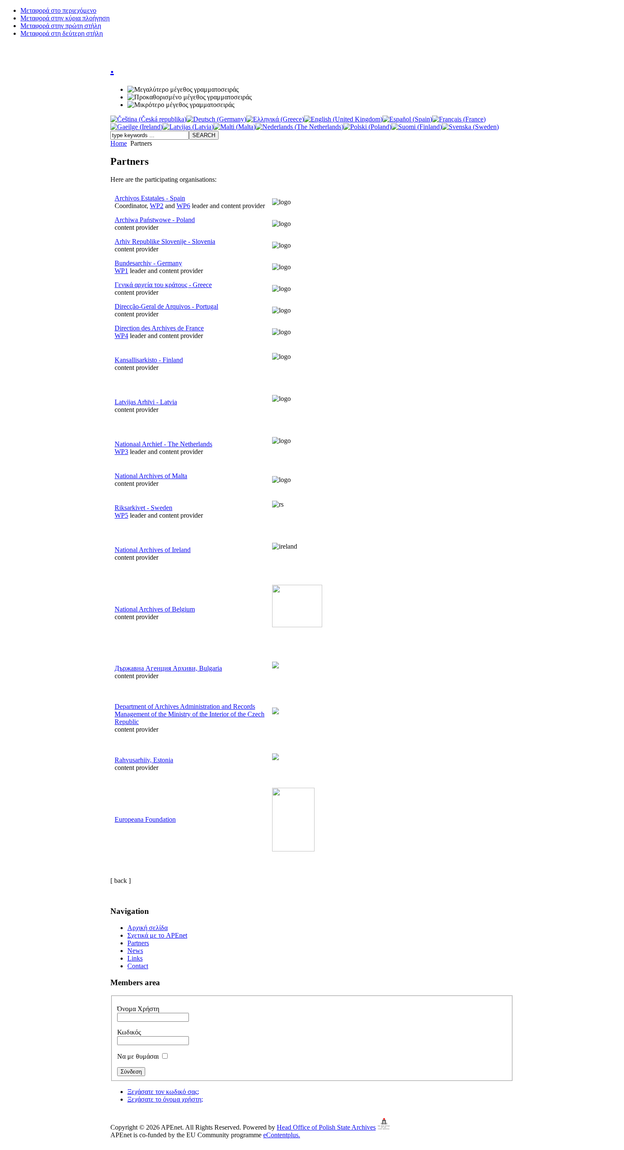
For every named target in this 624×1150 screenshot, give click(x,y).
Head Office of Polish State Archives (326, 1127)
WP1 (121, 270)
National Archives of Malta (151, 475)
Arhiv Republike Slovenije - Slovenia (165, 241)
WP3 (121, 451)
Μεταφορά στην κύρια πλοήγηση (65, 18)
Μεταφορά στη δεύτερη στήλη (61, 33)
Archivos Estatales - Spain (150, 198)
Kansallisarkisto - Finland (149, 360)
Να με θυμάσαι (138, 1056)
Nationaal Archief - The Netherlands (163, 444)
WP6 (183, 205)
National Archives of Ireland (153, 549)
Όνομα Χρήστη (138, 1008)
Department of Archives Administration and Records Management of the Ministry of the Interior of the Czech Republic (189, 714)
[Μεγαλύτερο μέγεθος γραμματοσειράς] (183, 89)
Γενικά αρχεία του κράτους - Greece (163, 284)
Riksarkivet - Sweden (143, 507)
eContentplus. (281, 1135)
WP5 (121, 515)
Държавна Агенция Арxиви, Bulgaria (168, 668)
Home (118, 143)
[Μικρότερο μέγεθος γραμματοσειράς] (180, 105)
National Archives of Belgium (155, 609)
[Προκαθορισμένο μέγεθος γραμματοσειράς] (189, 97)
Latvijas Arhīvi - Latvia (146, 402)
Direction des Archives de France (159, 328)
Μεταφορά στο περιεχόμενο (58, 10)
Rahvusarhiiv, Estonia (144, 760)
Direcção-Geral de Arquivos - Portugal (166, 306)
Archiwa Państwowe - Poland (155, 219)
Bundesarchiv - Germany (148, 263)
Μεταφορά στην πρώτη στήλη (60, 25)
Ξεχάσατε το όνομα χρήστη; (165, 1099)
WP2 (156, 205)
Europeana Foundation (145, 819)
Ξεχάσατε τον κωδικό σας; (163, 1091)
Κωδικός (129, 1032)
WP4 (121, 335)
